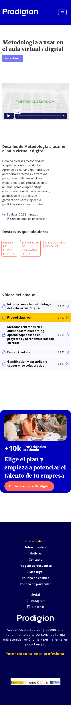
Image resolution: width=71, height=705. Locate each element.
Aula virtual (12, 58)
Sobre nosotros (36, 547)
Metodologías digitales (55, 244)
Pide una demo (35, 541)
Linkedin (37, 607)
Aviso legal (35, 572)
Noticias (35, 553)
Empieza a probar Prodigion (29, 486)
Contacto (35, 560)
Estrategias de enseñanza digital (30, 248)
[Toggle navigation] (62, 12)
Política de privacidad (35, 584)
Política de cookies (35, 578)
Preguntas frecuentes (35, 566)
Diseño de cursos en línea (9, 248)
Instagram (37, 601)
